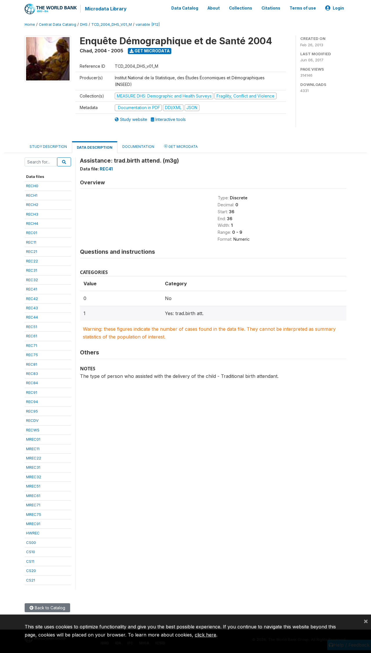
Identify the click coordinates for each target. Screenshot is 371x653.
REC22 (32, 261)
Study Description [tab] (48, 146)
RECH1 (31, 195)
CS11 (30, 561)
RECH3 (32, 214)
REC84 (32, 382)
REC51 (31, 326)
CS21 (30, 580)
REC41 (31, 289)
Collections (240, 8)
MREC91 (33, 523)
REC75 (32, 354)
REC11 (31, 242)
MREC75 (33, 514)
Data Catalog (184, 8)
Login (338, 8)
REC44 (32, 317)
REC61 (31, 336)
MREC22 (33, 458)
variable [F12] (148, 24)
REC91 (31, 392)
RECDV (32, 420)
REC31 (31, 270)
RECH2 (32, 204)
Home (30, 24)
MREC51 (33, 486)
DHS (84, 24)
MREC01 (33, 439)
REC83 (32, 373)
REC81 (31, 364)
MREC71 (33, 505)
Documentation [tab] (138, 146)
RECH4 (32, 223)
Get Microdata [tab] (183, 146)
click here (205, 635)
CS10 (30, 551)
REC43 (32, 308)
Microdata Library (106, 9)
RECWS (32, 430)
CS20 (31, 570)
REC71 (31, 345)
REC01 (31, 232)
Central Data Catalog (57, 24)
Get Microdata (152, 50)
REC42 (32, 298)
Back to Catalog (49, 607)
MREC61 (33, 495)
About (214, 8)
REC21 (31, 251)
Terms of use (303, 8)
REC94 (32, 401)
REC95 (32, 411)
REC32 (32, 279)
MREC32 (33, 476)
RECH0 (32, 185)
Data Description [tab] (94, 147)
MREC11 (32, 448)
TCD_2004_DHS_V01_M (111, 24)
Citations (270, 8)
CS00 (31, 542)
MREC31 (33, 467)
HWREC (33, 533)
